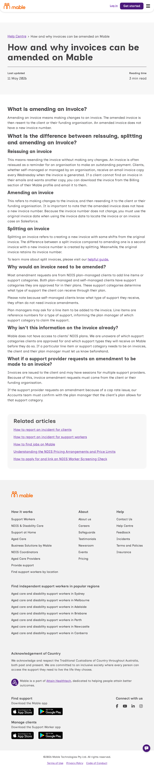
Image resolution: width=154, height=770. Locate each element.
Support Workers (23, 519)
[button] (146, 748)
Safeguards (87, 532)
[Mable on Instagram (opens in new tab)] (141, 706)
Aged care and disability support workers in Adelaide (49, 607)
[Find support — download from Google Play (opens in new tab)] (50, 711)
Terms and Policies (129, 545)
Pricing (83, 558)
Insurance (123, 552)
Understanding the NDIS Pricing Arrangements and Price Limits (65, 452)
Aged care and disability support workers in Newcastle (50, 626)
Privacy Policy (74, 763)
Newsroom (86, 545)
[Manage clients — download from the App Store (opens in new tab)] (22, 735)
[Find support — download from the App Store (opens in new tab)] (22, 711)
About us (85, 519)
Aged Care (18, 539)
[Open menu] (148, 6)
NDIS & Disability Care (27, 526)
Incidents (123, 539)
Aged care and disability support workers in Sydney (48, 593)
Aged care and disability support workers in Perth (46, 620)
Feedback (123, 532)
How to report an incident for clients (43, 430)
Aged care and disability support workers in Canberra (49, 633)
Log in (114, 5)
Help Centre (17, 36)
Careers (84, 526)
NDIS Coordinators (24, 552)
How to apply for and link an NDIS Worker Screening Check (60, 459)
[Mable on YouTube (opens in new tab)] (125, 706)
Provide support (22, 565)
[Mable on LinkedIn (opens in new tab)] (133, 706)
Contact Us (124, 519)
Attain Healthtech (58, 681)
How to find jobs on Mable (34, 444)
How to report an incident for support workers (50, 437)
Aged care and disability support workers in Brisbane (49, 613)
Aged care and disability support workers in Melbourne (50, 600)
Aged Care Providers (25, 558)
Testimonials (87, 539)
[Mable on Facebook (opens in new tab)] (117, 706)
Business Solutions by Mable (31, 545)
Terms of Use (55, 763)
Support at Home (23, 532)
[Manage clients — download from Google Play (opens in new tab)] (50, 735)
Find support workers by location (34, 572)
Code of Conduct (96, 763)
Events (83, 552)
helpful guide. (98, 259)
